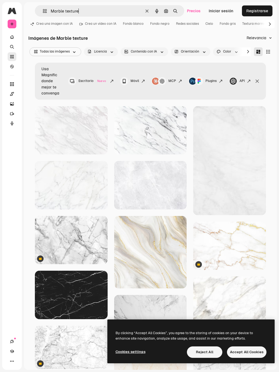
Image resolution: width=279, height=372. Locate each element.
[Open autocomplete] (42, 11)
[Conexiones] (12, 341)
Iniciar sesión (221, 10)
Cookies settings (130, 351)
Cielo (209, 24)
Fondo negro (159, 24)
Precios (194, 10)
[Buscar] (12, 46)
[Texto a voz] (12, 123)
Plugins (211, 81)
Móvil (135, 81)
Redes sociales (187, 24)
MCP (172, 81)
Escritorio (92, 81)
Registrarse (257, 10)
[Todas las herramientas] (12, 84)
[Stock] (12, 56)
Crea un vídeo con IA (100, 24)
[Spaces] (12, 94)
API (242, 81)
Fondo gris (228, 24)
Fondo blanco (133, 24)
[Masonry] (258, 51)
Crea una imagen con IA (54, 24)
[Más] (12, 361)
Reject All (204, 352)
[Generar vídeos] (12, 113)
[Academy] (12, 351)
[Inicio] (12, 37)
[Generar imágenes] (12, 103)
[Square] (268, 51)
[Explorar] (12, 66)
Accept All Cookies (246, 352)
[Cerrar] (257, 81)
